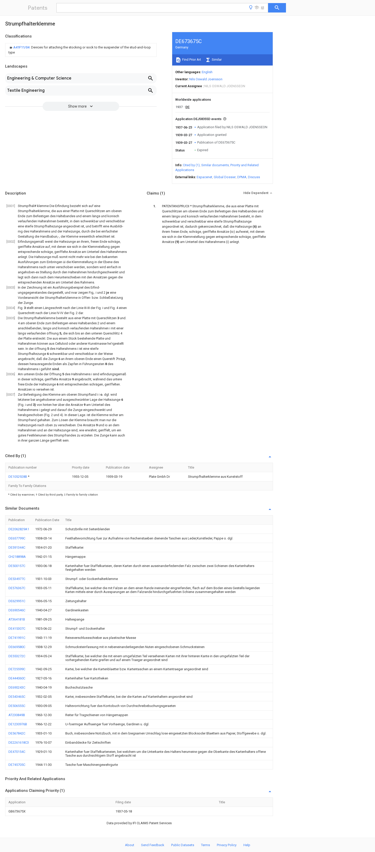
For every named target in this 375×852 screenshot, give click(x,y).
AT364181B (16, 619)
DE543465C (16, 697)
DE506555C (16, 706)
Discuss (254, 177)
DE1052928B (18, 477)
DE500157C (16, 566)
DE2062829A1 (18, 529)
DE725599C (16, 669)
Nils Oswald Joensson (205, 79)
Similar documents (215, 165)
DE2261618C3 (18, 742)
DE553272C (16, 656)
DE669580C (16, 647)
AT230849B (16, 715)
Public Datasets (182, 845)
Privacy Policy (226, 845)
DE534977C (16, 579)
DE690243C (16, 687)
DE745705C (16, 765)
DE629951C (16, 601)
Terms (205, 845)
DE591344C (16, 547)
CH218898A (17, 557)
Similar (216, 59)
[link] (80, 50)
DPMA (241, 177)
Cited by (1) (191, 165)
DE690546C (16, 610)
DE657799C (16, 538)
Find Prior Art (191, 59)
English (207, 72)
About (129, 845)
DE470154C (16, 752)
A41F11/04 (21, 47)
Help (246, 845)
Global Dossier (225, 177)
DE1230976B (17, 724)
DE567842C (16, 733)
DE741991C (16, 638)
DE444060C (16, 678)
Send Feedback (152, 845)
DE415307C (16, 628)
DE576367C (16, 588)
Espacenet (204, 177)
